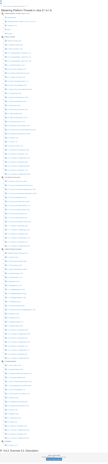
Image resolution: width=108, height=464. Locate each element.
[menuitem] (1, 4)
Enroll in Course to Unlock (54, 459)
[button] (1, 1)
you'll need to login (61, 457)
